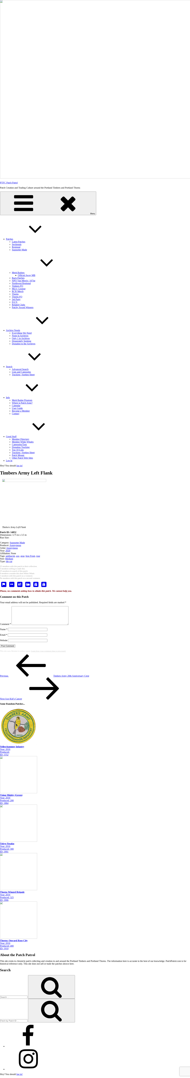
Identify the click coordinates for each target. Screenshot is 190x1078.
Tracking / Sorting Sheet (23, 374)
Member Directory (20, 439)
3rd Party (16, 299)
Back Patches (18, 278)
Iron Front (30, 556)
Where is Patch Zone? (22, 403)
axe (17, 556)
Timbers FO (17, 286)
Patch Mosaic (18, 455)
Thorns (15, 294)
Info (8, 397)
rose (38, 556)
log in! (19, 465)
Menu (92, 213)
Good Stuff (11, 436)
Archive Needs (13, 330)
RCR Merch (17, 291)
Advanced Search (20, 369)
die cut (9, 561)
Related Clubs (18, 304)
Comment (5, 624)
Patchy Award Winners (22, 307)
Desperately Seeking (21, 341)
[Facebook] (28, 1046)
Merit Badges (18, 272)
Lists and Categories (21, 372)
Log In (9, 460)
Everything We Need (22, 333)
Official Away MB (26, 275)
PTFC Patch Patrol (9, 182)
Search (9, 366)
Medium (9, 558)
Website (3, 640)
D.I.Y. (15, 302)
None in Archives (20, 335)
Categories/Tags (19, 444)
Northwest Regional (21, 283)
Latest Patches (18, 241)
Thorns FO (17, 296)
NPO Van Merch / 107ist (23, 280)
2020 (7, 550)
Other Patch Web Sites (22, 458)
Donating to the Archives (23, 343)
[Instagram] (28, 1069)
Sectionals (16, 244)
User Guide (17, 408)
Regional (16, 247)
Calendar (16, 405)
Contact (15, 413)
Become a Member (21, 411)
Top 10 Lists (18, 450)
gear (22, 556)
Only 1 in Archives (21, 338)
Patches (9, 239)
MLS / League (19, 288)
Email (3, 635)
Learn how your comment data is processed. (48, 651)
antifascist (10, 556)
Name (3, 629)
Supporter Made (19, 249)
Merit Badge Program (22, 400)
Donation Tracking (21, 447)
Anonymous (15, 545)
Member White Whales (23, 442)
